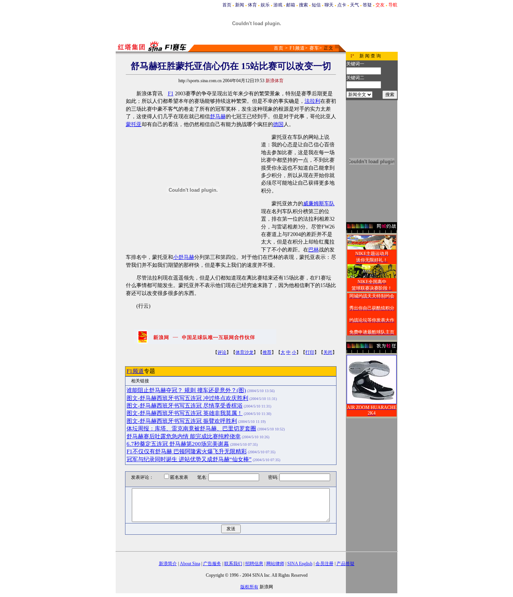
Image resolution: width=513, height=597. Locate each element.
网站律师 (275, 563)
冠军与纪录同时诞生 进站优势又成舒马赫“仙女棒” (189, 459)
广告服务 (212, 563)
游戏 (277, 5)
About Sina (190, 563)
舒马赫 (218, 116)
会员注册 (324, 563)
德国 (278, 124)
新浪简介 (168, 563)
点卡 (341, 5)
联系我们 (233, 563)
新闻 (239, 5)
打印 (309, 352)
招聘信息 (254, 563)
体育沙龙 (244, 352)
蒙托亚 (134, 124)
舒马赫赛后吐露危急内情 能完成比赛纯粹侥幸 (184, 436)
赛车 (314, 48)
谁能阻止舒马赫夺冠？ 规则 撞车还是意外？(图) (186, 390)
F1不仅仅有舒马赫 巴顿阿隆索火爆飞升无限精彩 (187, 451)
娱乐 (265, 5)
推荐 (267, 352)
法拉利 (312, 101)
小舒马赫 (183, 257)
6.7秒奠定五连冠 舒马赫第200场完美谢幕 (178, 444)
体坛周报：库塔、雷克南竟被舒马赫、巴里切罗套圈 (191, 429)
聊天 (328, 5)
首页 (226, 5)
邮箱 (290, 5)
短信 (316, 5)
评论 (221, 352)
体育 (252, 5)
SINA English (299, 563)
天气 (354, 5)
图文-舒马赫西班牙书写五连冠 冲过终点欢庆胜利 (187, 398)
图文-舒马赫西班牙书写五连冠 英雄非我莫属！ (185, 413)
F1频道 (297, 48)
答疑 (367, 5)
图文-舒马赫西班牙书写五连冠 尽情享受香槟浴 (185, 406)
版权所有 (249, 586)
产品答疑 (345, 563)
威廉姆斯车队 (319, 203)
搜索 (303, 5)
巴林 (313, 250)
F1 (171, 93)
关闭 (327, 352)
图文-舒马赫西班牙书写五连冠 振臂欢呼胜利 (182, 421)
